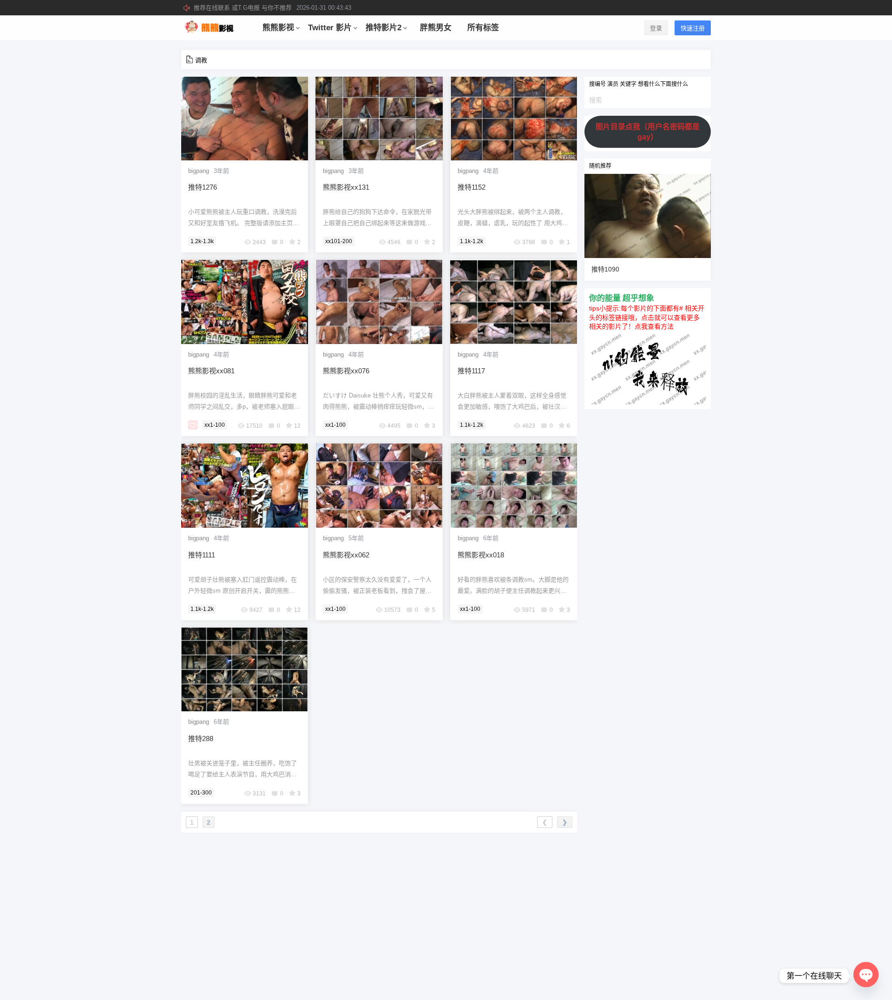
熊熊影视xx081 (211, 371)
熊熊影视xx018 (481, 555)
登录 (656, 28)
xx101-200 (338, 241)
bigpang (198, 170)
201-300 (201, 792)
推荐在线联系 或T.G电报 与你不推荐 (272, 8)
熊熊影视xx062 (346, 555)
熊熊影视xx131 (346, 187)
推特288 (200, 738)
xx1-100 (214, 425)
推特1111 (201, 555)
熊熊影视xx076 (346, 371)
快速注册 (693, 28)
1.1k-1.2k (471, 241)
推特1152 (471, 187)
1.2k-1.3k (202, 241)
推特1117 (471, 371)
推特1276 (202, 187)
